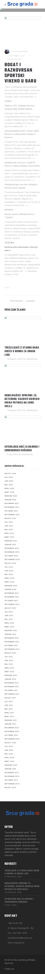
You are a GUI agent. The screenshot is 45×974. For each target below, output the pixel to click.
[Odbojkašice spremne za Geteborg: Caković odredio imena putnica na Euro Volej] (23, 377)
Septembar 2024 (12, 559)
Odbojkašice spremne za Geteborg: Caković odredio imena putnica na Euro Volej (22, 401)
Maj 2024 (9, 574)
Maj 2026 (9, 484)
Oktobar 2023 (11, 600)
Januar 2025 (10, 544)
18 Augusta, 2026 (14, 359)
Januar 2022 (10, 679)
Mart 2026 (9, 492)
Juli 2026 (9, 477)
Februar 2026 (11, 496)
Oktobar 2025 (11, 511)
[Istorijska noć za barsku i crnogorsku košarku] (23, 429)
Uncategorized (14, 59)
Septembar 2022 (12, 649)
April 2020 (9, 757)
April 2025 (9, 533)
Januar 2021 (10, 724)
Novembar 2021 (12, 686)
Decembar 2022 (12, 638)
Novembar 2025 (12, 507)
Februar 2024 (11, 585)
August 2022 (10, 653)
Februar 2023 (11, 630)
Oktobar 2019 (11, 780)
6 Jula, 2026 (12, 454)
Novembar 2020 (12, 731)
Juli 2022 (9, 656)
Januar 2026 (10, 499)
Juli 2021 (9, 701)
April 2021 (9, 713)
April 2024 (9, 578)
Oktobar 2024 (11, 556)
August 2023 (10, 608)
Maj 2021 (9, 709)
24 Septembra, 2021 (16, 56)
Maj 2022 (9, 664)
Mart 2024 (9, 582)
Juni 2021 (9, 705)
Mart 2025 (9, 537)
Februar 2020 (11, 765)
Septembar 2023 (12, 604)
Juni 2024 (9, 570)
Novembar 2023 (12, 597)
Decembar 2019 (12, 772)
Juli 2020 (9, 746)
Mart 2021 (9, 716)
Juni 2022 (9, 660)
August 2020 (10, 742)
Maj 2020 (9, 754)
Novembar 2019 (12, 776)
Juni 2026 (9, 481)
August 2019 (10, 787)
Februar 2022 (11, 675)
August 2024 (10, 563)
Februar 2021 (11, 720)
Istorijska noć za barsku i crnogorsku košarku (22, 449)
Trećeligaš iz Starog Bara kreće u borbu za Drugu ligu (22, 351)
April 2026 (9, 488)
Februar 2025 (11, 541)
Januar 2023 (10, 634)
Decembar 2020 (12, 727)
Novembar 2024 (12, 552)
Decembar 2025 (12, 503)
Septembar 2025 (12, 514)
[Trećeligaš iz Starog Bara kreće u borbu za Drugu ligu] (23, 330)
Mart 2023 (9, 627)
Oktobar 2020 (11, 735)
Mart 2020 (9, 761)
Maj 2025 (9, 529)
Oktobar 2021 (11, 690)
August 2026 (10, 473)
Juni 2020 (9, 750)
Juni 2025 (9, 526)
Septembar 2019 (12, 784)
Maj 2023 (9, 619)
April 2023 (9, 623)
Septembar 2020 (12, 739)
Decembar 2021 (12, 683)
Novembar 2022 (12, 641)
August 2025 (10, 518)
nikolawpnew (21, 51)
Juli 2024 (9, 567)
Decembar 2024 (12, 548)
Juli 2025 (9, 522)
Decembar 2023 (12, 593)
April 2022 (9, 668)
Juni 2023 (9, 615)
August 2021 (10, 698)
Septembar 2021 (12, 694)
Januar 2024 (10, 589)
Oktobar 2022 (11, 645)
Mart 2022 (9, 671)
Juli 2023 (9, 612)
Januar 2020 (10, 769)
